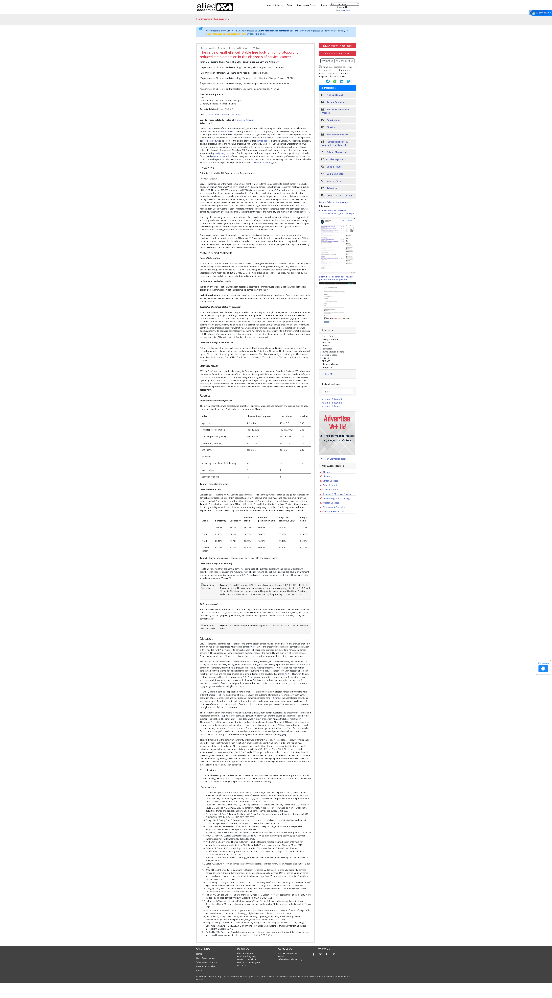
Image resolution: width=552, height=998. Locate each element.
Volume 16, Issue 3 (332, 399)
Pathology (212, 140)
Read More (329, 374)
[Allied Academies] (215, 7)
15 (245, 677)
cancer (211, 128)
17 (294, 683)
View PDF (328, 60)
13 (286, 674)
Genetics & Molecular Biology (337, 494)
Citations (331, 127)
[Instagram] (334, 954)
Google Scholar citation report (334, 202)
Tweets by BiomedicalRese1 (332, 458)
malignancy (220, 153)
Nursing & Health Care (333, 511)
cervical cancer (226, 131)
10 (251, 646)
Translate (345, 10)
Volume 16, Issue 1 (332, 406)
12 (252, 650)
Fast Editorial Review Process (335, 111)
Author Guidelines (336, 102)
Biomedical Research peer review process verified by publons (335, 278)
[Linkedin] (327, 954)
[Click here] (337, 245)
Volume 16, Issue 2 (332, 402)
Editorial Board (334, 95)
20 (223, 715)
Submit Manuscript (336, 152)
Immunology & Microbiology (336, 498)
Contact (325, 5)
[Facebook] (313, 954)
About (290, 5)
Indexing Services (335, 181)
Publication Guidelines (206, 966)
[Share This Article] (325, 81)
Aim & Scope (333, 120)
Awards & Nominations (337, 53)
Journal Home (328, 87)
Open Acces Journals (205, 958)
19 (272, 698)
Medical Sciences (331, 502)
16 (291, 683)
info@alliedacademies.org (290, 959)
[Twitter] (320, 954)
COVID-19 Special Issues (339, 195)
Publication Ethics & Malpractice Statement (334, 143)
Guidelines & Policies (307, 5)
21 (284, 734)
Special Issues (334, 166)
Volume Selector (335, 173)
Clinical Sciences (330, 480)
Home (268, 5)
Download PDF (345, 60)
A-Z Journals (278, 5)
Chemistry (327, 472)
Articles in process (336, 159)
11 (254, 646)
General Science (330, 489)
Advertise (331, 188)
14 (289, 674)
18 (219, 694)
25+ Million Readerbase (339, 45)
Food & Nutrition (331, 485)
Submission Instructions (207, 962)
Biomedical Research (244, 120)
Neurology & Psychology (334, 507)
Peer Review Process (337, 134)
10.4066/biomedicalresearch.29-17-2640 (223, 114)
